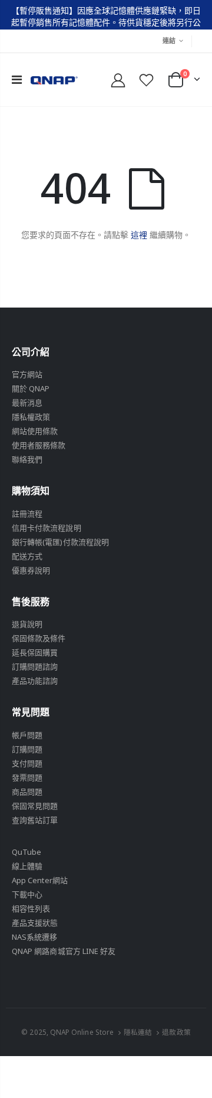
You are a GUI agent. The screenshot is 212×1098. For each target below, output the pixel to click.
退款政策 (176, 1032)
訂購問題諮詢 (35, 666)
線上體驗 (27, 866)
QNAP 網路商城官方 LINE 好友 (63, 951)
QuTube (26, 852)
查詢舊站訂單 (35, 820)
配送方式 (27, 556)
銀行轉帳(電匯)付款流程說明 (60, 542)
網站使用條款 (35, 431)
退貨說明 (27, 624)
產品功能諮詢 (35, 680)
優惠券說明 (31, 570)
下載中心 (27, 894)
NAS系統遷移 (34, 937)
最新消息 (27, 402)
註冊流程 (27, 513)
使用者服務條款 (38, 445)
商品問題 (27, 791)
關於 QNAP (30, 388)
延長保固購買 (35, 652)
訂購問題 (27, 749)
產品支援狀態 (35, 922)
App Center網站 (40, 880)
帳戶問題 (27, 735)
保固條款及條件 (38, 638)
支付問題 (27, 763)
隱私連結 (138, 1032)
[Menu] (17, 79)
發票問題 (27, 777)
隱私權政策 (31, 416)
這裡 (139, 234)
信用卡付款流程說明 (46, 527)
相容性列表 (31, 908)
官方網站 (27, 374)
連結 (169, 40)
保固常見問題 (35, 805)
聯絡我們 (27, 459)
